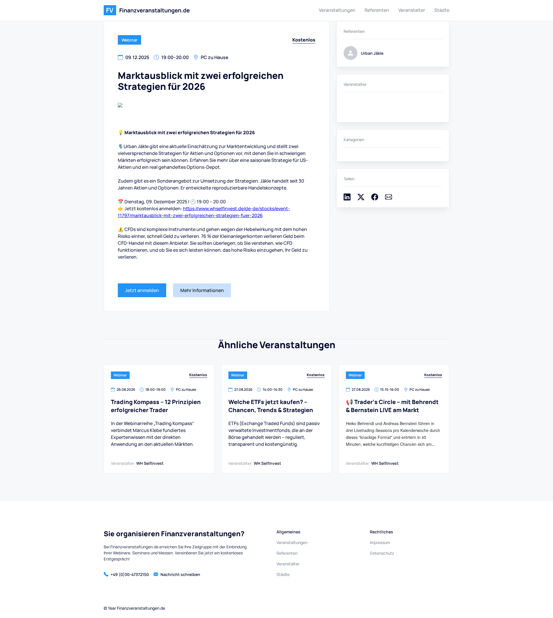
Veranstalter (411, 10)
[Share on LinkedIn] (347, 199)
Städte (441, 10)
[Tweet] (360, 199)
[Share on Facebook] (374, 199)
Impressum (380, 542)
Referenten (377, 10)
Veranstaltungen (337, 10)
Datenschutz (382, 553)
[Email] (388, 199)
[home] (147, 10)
